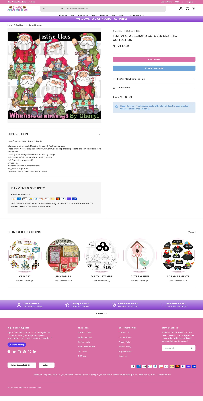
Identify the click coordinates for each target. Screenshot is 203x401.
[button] (194, 8)
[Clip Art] (25, 255)
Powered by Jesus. (35, 388)
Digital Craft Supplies (20, 388)
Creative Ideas (85, 332)
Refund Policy (125, 346)
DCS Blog (82, 356)
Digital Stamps (101, 276)
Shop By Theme (98, 15)
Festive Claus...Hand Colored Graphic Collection (28, 25)
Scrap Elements (178, 276)
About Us (123, 356)
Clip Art (25, 276)
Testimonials (135, 15)
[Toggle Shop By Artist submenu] (125, 15)
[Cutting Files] (140, 255)
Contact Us (124, 332)
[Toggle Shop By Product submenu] (86, 15)
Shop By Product (77, 15)
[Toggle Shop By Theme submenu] (106, 15)
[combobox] (103, 9)
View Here (31, 2)
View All (191, 232)
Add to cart (154, 59)
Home (10, 25)
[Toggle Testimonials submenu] (142, 15)
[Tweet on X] (121, 97)
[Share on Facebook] (126, 97)
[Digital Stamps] (101, 255)
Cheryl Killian (118, 31)
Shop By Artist (117, 15)
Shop (61, 15)
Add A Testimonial (86, 346)
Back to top (101, 314)
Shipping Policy (125, 351)
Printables (63, 276)
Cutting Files (140, 276)
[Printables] (63, 255)
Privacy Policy (125, 342)
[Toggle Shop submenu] (65, 15)
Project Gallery (85, 337)
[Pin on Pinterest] (130, 97)
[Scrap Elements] (178, 255)
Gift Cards (83, 351)
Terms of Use (125, 337)
